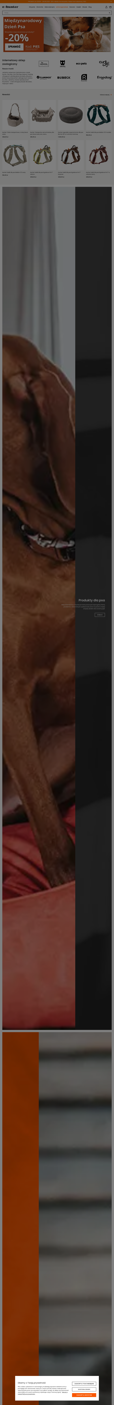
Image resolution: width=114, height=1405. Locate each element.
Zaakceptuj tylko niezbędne (84, 1384)
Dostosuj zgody (84, 1389)
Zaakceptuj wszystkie (84, 1395)
